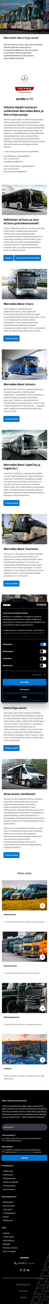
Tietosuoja (23, 1291)
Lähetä (24, 1158)
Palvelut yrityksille (10, 1182)
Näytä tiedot (37, 675)
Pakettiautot (8, 1202)
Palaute (23, 1297)
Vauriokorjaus (9, 1189)
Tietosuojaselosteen (25, 1152)
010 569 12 (22, 1263)
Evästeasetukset (23, 1284)
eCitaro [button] (8, 258)
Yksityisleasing (9, 1178)
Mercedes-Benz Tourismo (21, 549)
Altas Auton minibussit (19, 794)
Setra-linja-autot (15, 708)
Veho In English (9, 1251)
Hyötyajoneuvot (9, 1196)
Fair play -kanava (10, 1248)
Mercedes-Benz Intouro (19, 384)
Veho (4, 1227)
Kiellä (24, 697)
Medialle (6, 1244)
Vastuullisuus (8, 1240)
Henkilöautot (8, 1165)
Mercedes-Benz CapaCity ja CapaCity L (22, 466)
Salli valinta (24, 689)
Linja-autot (7, 1209)
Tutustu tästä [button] (11, 338)
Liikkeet (6, 1233)
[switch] (43, 651)
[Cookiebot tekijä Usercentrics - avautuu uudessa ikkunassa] (36, 605)
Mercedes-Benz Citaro (18, 304)
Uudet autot (8, 1171)
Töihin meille (8, 1237)
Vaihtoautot (8, 1174)
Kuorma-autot (9, 1206)
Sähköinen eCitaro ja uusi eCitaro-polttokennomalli (21, 221)
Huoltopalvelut (9, 1185)
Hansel (6, 1216)
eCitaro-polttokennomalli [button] (27, 258)
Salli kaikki (24, 682)
